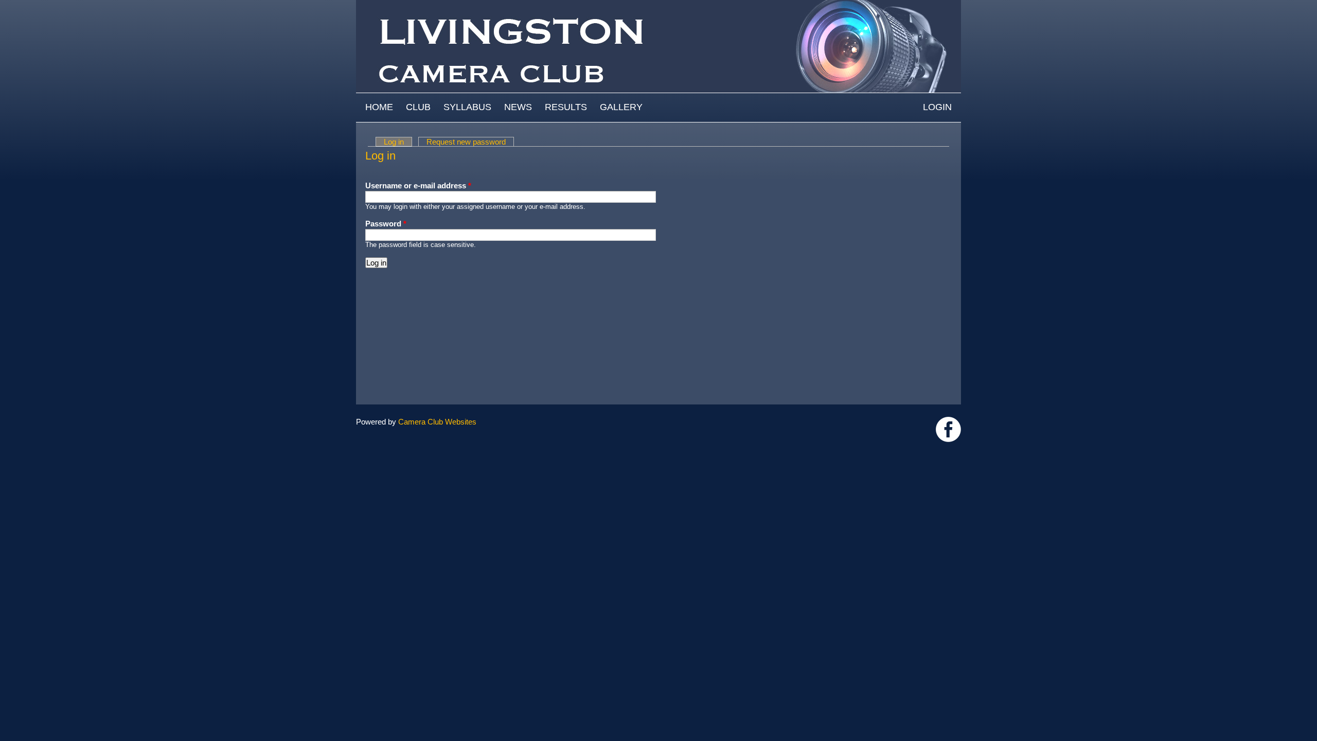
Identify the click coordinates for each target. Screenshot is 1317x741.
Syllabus (467, 107)
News (518, 107)
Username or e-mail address (418, 185)
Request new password (466, 141)
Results (566, 107)
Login (937, 107)
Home (379, 107)
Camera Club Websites (437, 421)
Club (418, 107)
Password (385, 223)
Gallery (621, 107)
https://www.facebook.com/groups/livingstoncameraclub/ (948, 429)
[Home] (658, 5)
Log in (398, 141)
